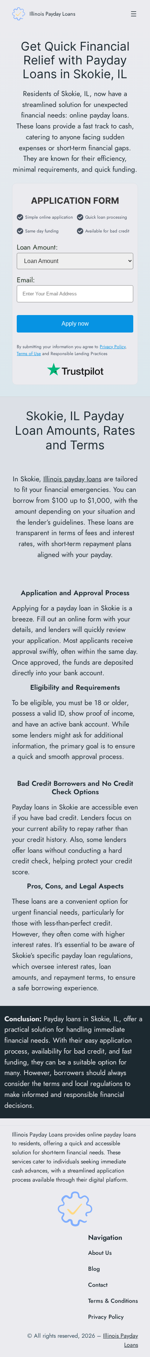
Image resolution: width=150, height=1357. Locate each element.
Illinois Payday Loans (52, 13)
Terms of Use (29, 353)
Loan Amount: (37, 247)
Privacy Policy (112, 346)
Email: (26, 279)
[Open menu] (133, 13)
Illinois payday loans (72, 479)
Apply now (75, 324)
